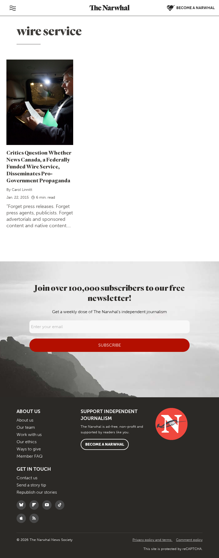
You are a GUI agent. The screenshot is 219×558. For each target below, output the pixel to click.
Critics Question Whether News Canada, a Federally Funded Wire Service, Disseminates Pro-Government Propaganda (38, 166)
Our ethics (27, 441)
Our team (26, 427)
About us (25, 420)
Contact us (27, 477)
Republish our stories (37, 492)
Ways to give (29, 448)
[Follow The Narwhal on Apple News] (23, 518)
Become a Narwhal (104, 444)
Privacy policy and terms (152, 540)
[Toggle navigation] (12, 8)
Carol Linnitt (22, 189)
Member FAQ (29, 456)
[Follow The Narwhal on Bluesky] (23, 505)
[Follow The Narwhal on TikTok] (61, 505)
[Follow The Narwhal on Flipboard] (35, 505)
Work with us (29, 434)
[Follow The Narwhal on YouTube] (48, 505)
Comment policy (189, 540)
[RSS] (35, 518)
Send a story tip (31, 485)
